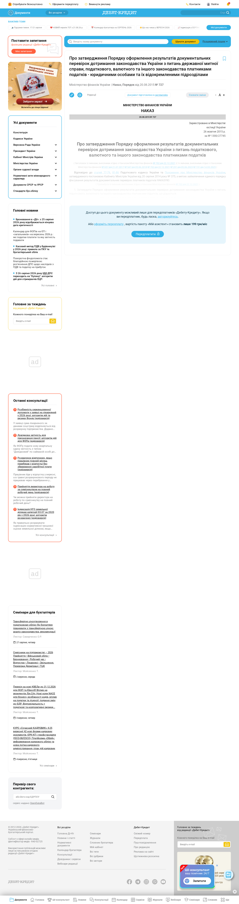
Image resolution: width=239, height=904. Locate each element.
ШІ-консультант (61, 899)
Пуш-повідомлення (145, 842)
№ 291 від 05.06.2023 (181, 167)
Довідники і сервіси (69, 859)
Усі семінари (47, 765)
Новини (82, 899)
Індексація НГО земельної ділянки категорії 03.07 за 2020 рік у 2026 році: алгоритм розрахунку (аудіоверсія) (36, 513)
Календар (122, 899)
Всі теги (94, 851)
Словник (212, 899)
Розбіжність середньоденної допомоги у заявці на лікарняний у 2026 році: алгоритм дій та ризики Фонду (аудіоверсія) (37, 414)
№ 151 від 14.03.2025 (204, 167)
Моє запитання (23, 51)
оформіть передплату (109, 224)
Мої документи (219, 27)
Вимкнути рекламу (99, 4)
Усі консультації (45, 535)
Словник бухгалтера (101, 842)
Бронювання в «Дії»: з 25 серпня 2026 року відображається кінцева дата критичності (33, 222)
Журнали (95, 838)
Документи (22, 12)
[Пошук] (53, 796)
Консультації (64, 854)
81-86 (115, 172)
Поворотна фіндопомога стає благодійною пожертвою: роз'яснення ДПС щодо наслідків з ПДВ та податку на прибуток (33, 263)
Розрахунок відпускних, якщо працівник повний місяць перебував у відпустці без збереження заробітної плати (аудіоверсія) (35, 463)
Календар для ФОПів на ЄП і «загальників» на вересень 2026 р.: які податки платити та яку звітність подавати (34, 236)
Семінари (95, 833)
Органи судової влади (26, 169)
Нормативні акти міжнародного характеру (31, 177)
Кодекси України (23, 138)
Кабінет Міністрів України (28, 157)
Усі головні (48, 285)
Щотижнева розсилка (146, 856)
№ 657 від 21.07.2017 (113, 167)
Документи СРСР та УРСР (28, 184)
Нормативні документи (64, 844)
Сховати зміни (197, 95)
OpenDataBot (37, 803)
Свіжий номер (142, 833)
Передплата (141, 838)
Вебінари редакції (67, 863)
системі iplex (161, 95)
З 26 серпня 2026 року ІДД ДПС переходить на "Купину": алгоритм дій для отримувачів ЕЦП (33, 276)
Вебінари (176, 899)
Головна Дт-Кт (65, 833)
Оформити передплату (65, 4)
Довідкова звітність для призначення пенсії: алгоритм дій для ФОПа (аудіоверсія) (37, 438)
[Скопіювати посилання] (71, 95)
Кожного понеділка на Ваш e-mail (32, 314)
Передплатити (146, 234)
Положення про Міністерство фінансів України (195, 172)
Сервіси (140, 899)
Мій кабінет (96, 847)
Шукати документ (185, 41)
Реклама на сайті (144, 851)
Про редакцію (142, 847)
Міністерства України (25, 163)
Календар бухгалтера (69, 850)
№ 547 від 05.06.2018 (136, 167)
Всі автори (96, 860)
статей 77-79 (102, 172)
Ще (227, 899)
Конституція (20, 132)
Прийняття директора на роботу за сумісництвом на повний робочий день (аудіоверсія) (36, 489)
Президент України (24, 151)
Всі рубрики (96, 856)
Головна (39, 899)
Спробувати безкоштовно (28, 4)
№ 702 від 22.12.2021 (164, 163)
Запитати (199, 881)
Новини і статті (66, 838)
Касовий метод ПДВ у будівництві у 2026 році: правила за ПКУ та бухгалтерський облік (34, 249)
